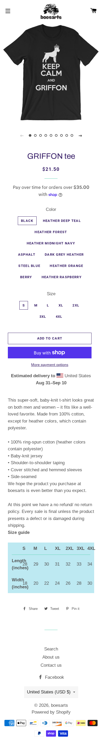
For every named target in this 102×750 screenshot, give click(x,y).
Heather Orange (66, 266)
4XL (59, 317)
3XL (42, 317)
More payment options (49, 365)
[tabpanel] (51, 72)
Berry (26, 277)
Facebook (54, 677)
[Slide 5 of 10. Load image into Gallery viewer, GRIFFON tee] (51, 135)
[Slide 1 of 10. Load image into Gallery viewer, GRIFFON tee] (30, 135)
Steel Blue (29, 266)
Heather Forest (51, 232)
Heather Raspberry (62, 277)
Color (51, 209)
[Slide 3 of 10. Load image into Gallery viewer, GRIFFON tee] (40, 135)
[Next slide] (80, 135)
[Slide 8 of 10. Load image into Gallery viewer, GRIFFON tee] (66, 135)
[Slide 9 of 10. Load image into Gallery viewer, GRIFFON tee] (72, 135)
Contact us (51, 665)
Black (27, 221)
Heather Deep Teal (62, 221)
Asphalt (26, 254)
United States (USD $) (49, 691)
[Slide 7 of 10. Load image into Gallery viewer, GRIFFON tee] (61, 135)
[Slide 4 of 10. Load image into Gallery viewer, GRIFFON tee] (45, 135)
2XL (75, 305)
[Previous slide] (21, 135)
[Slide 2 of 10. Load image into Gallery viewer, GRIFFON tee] (35, 135)
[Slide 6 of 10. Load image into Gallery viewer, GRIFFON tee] (56, 135)
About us (51, 657)
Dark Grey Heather (64, 254)
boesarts (59, 705)
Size (51, 293)
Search (51, 649)
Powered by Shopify (51, 712)
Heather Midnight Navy (51, 243)
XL (61, 305)
